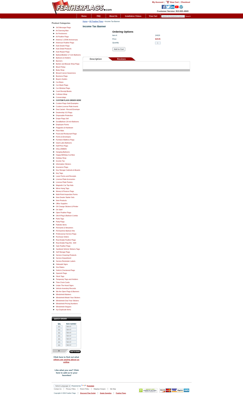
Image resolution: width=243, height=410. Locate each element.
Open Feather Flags (63, 213)
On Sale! (59, 210)
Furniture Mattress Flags (65, 140)
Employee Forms (62, 125)
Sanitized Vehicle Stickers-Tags (68, 249)
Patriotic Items (61, 225)
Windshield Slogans (63, 307)
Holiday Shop (61, 158)
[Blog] (181, 8)
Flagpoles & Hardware (64, 128)
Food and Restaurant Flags (66, 134)
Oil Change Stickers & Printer (67, 207)
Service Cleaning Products (66, 255)
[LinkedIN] (172, 8)
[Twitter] (168, 8)
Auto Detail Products (63, 49)
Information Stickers (63, 164)
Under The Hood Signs (65, 285)
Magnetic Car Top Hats (64, 185)
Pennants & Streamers (64, 228)
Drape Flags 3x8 (62, 119)
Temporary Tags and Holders (67, 279)
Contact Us (58, 389)
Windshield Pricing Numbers (67, 304)
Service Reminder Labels (65, 261)
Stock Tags (60, 276)
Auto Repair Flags (63, 52)
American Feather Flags (65, 43)
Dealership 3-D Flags (64, 113)
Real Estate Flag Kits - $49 (66, 243)
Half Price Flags (62, 146)
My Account (158, 2)
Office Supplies (62, 204)
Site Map (113, 389)
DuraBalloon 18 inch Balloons (67, 122)
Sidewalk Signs (62, 264)
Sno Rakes (60, 267)
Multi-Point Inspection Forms (67, 194)
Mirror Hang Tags (62, 188)
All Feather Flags (62, 37)
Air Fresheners (61, 34)
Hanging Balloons (63, 152)
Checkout (185, 2)
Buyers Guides (61, 79)
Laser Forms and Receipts (66, 176)
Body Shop (60, 70)
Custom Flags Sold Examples (67, 103)
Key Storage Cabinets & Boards (68, 170)
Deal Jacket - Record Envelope (68, 109)
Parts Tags (60, 219)
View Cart (153, 16)
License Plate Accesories (65, 179)
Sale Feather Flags (63, 246)
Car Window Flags (63, 88)
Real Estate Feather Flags (66, 240)
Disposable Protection (64, 115)
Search (188, 16)
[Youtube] (177, 8)
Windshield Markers (63, 294)
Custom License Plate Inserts (67, 106)
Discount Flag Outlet (88, 393)
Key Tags (59, 173)
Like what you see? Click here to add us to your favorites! (67, 372)
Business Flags (62, 76)
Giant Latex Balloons (64, 143)
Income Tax (60, 161)
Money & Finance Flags (65, 191)
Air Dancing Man (62, 31)
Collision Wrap (61, 94)
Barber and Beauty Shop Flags (67, 64)
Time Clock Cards (63, 282)
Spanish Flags (61, 273)
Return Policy (84, 389)
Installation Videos (133, 16)
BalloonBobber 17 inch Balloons (68, 55)
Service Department (63, 258)
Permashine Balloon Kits (65, 231)
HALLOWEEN (61, 149)
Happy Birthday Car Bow (65, 155)
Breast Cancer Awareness (66, 73)
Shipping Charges (100, 389)
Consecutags (61, 97)
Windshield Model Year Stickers (68, 298)
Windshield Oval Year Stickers (67, 301)
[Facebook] (164, 8)
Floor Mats (60, 131)
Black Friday (60, 67)
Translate (90, 386)
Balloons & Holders (63, 58)
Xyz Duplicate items (63, 310)
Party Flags (60, 222)
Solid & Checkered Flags (65, 270)
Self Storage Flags (63, 252)
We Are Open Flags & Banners (67, 292)
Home (83, 16)
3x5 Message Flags (63, 28)
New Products (61, 200)
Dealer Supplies (106, 393)
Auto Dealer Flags (63, 46)
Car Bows (59, 82)
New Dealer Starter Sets (65, 197)
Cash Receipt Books (64, 91)
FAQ (98, 16)
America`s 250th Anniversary (67, 40)
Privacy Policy (71, 389)
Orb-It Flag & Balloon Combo (67, 216)
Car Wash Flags (62, 85)
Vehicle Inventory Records (66, 288)
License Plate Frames (64, 182)
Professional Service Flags (66, 234)
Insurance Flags (62, 167)
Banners (59, 61)
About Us (113, 16)
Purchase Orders (62, 237)
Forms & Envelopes (63, 137)
